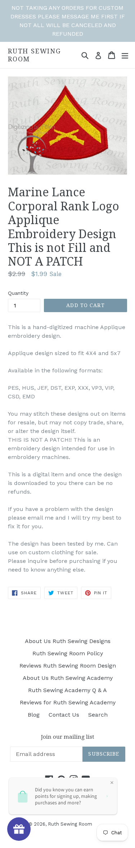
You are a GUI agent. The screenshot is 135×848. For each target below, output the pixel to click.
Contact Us (64, 714)
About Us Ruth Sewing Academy (68, 677)
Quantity (18, 293)
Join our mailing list (67, 737)
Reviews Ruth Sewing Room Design (67, 665)
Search (98, 714)
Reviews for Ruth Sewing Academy (68, 702)
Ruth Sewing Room (34, 55)
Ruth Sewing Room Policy (67, 653)
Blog (34, 714)
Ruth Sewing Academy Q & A (67, 690)
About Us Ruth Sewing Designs (68, 641)
